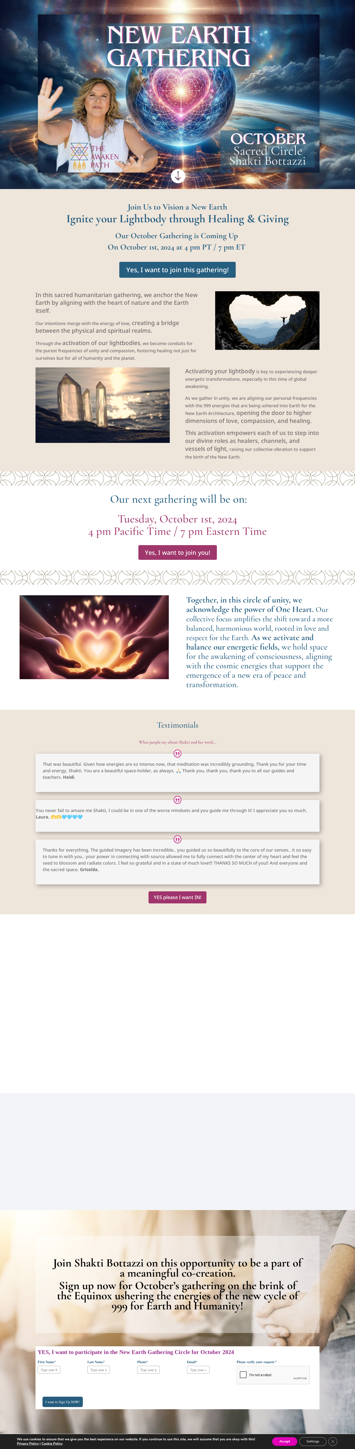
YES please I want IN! (177, 897)
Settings (312, 1441)
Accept (284, 1441)
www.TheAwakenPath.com (285, 1058)
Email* (192, 1361)
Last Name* (96, 1361)
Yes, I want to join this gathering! (177, 269)
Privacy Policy (28, 1443)
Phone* (142, 1361)
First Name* (47, 1361)
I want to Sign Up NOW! (62, 1402)
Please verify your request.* (257, 1361)
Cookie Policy (52, 1443)
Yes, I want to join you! (177, 552)
